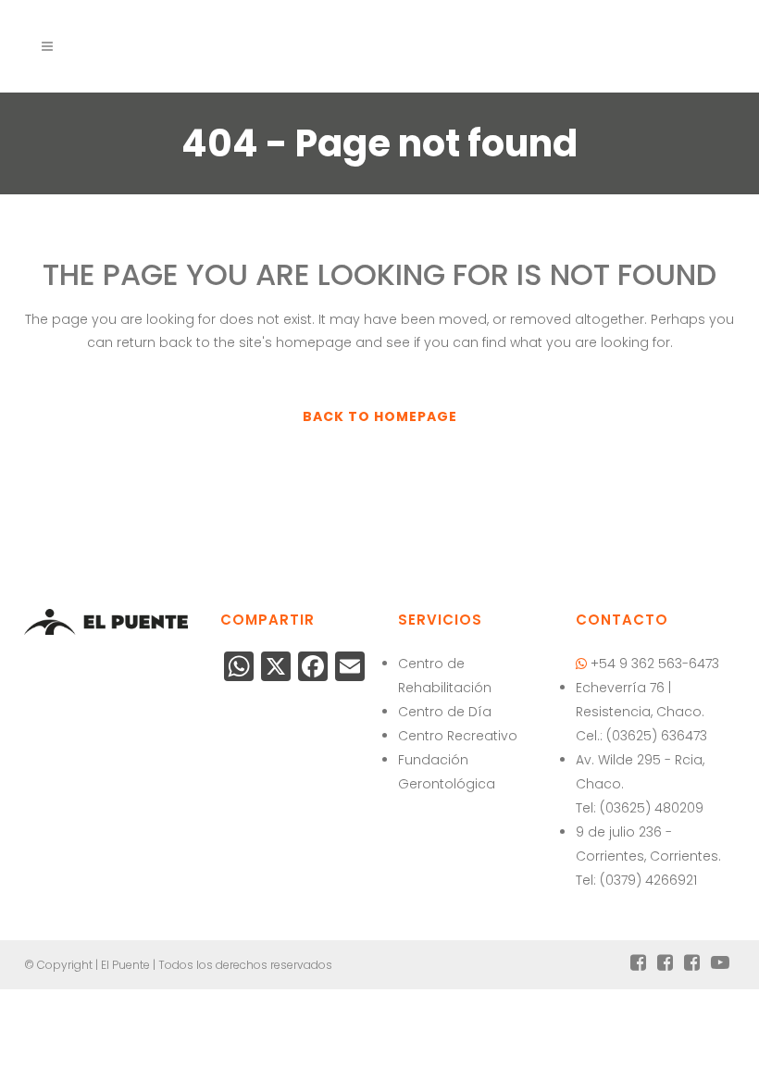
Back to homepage (380, 416)
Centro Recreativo (457, 735)
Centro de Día (444, 711)
